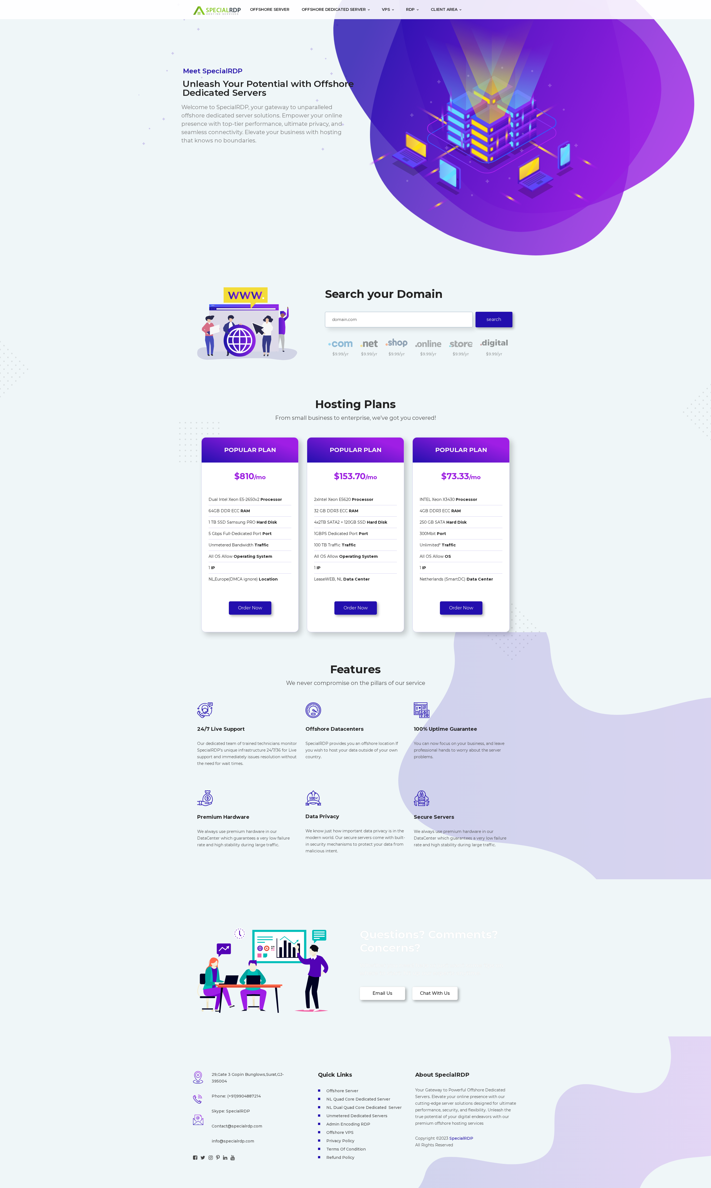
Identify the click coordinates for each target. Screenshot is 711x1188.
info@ (218, 1141)
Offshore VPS (340, 1132)
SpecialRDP (461, 1138)
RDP (411, 9)
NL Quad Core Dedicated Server (358, 1099)
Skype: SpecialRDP (231, 1111)
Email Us (382, 993)
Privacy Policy (340, 1140)
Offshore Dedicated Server (334, 9)
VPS (386, 9)
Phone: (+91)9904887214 (236, 1096)
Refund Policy (340, 1157)
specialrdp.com (239, 1141)
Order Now (250, 608)
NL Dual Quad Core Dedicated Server (364, 1107)
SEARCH (494, 319)
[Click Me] (195, 1158)
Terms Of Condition (346, 1149)
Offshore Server (269, 9)
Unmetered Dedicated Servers (356, 1115)
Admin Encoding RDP (348, 1124)
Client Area (445, 9)
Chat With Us (435, 993)
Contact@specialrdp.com (237, 1126)
